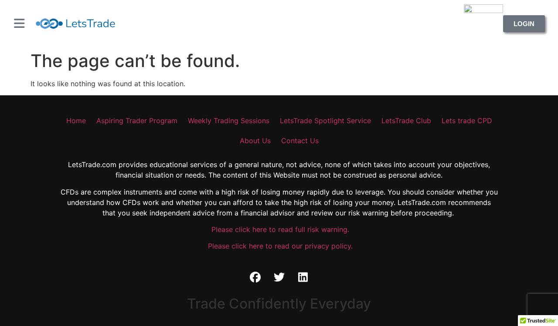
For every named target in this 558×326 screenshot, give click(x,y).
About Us (255, 140)
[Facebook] (255, 277)
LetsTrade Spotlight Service (325, 120)
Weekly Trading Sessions (228, 120)
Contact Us (300, 140)
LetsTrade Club (406, 120)
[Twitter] (279, 277)
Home (76, 120)
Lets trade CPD (467, 120)
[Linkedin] (303, 277)
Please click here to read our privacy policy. (279, 246)
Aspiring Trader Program (136, 120)
